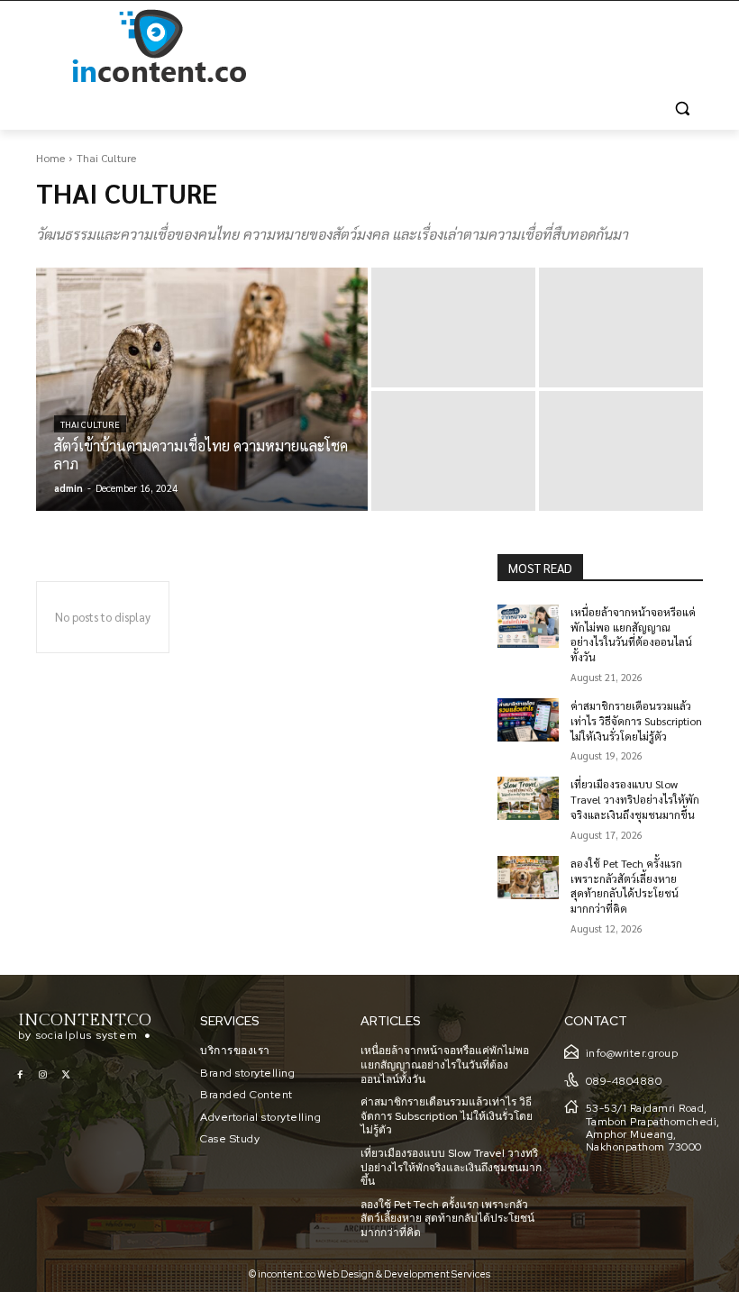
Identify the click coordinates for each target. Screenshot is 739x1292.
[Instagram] (43, 1075)
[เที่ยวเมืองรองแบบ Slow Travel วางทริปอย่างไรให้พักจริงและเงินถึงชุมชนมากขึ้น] (528, 798)
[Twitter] (65, 1075)
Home (50, 157)
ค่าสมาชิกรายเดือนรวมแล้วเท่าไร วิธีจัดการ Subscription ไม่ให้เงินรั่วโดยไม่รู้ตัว (636, 720)
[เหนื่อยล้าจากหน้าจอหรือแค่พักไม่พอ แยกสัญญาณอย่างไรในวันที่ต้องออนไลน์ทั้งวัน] (528, 626)
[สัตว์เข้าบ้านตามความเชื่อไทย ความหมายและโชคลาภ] (202, 389)
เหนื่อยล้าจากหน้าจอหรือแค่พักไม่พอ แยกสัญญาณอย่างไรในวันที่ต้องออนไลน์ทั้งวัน (633, 634)
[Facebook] (20, 1075)
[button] (682, 108)
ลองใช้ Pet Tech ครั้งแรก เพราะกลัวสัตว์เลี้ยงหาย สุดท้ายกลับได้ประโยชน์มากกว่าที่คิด (626, 885)
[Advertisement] (492, 47)
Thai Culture (90, 424)
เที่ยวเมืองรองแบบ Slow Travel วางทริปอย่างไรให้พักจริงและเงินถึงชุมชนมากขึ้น (634, 799)
